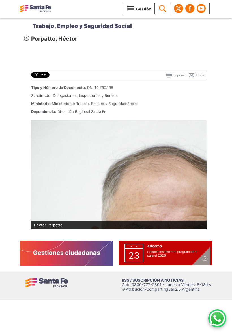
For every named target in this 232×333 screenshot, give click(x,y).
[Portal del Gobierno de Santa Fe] (35, 8)
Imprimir (179, 75)
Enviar (200, 75)
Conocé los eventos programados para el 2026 (172, 253)
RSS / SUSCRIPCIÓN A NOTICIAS (153, 280)
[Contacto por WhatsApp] (217, 318)
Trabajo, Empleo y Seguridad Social (82, 26)
